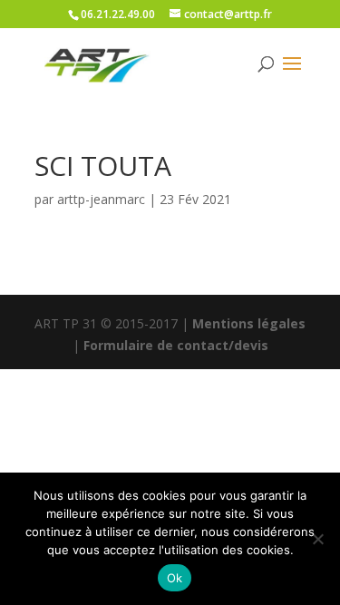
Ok (175, 578)
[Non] (317, 539)
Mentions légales (249, 323)
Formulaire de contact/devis (175, 345)
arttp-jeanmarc (101, 199)
